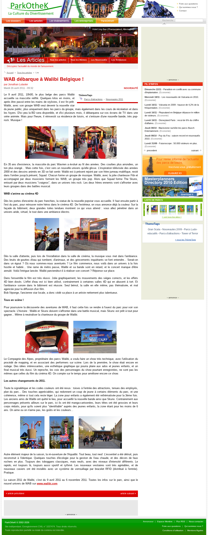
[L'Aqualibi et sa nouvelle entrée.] (100, 447)
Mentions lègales (195, 530)
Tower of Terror (190, 233)
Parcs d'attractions (93, 99)
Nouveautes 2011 (114, 99)
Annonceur (148, 521)
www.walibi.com (47, 483)
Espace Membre (164, 521)
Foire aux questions (188, 4)
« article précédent (15, 493)
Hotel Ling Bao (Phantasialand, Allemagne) (113, 29)
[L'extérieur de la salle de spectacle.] (95, 352)
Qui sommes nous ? (188, 7)
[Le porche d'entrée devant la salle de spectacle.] (46, 352)
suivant (194, 150)
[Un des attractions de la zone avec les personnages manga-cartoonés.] (61, 447)
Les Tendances (118, 60)
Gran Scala (154, 229)
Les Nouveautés (99, 60)
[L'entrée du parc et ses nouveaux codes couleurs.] (46, 157)
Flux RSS (180, 521)
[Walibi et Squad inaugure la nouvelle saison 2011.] (95, 157)
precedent (152, 150)
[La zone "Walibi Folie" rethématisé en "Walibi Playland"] (32, 447)
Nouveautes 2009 (172, 229)
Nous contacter (196, 521)
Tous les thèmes (78, 60)
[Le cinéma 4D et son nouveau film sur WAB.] (85, 249)
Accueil (10, 72)
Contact (182, 11)
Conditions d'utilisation (172, 530)
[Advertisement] (70, 507)
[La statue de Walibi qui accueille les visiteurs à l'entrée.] (47, 249)
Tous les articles (58, 60)
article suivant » (128, 493)
